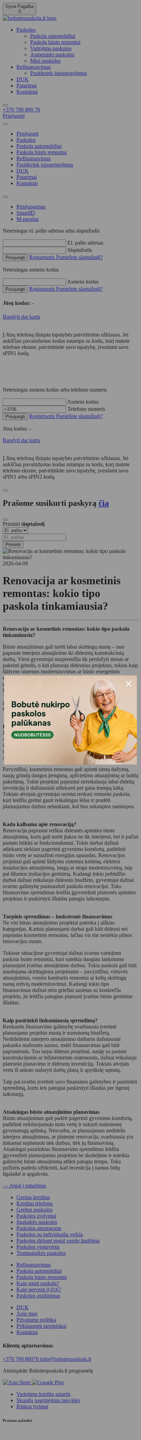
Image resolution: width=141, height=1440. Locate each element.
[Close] (128, 683)
